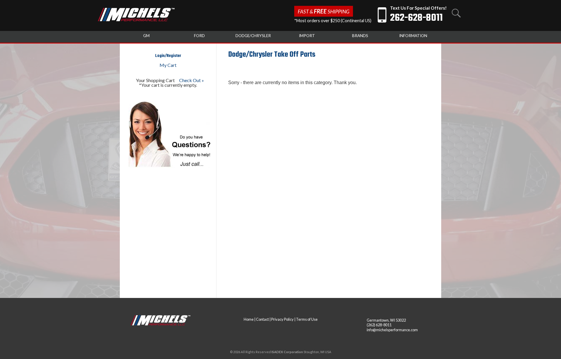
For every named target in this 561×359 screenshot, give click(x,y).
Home (249, 319)
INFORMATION (413, 35)
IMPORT (307, 35)
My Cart (168, 65)
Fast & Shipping (323, 11)
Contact (262, 319)
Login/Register (168, 56)
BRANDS (360, 35)
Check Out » (191, 80)
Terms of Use (307, 319)
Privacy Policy (282, 319)
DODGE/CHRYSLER (253, 35)
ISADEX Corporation (287, 352)
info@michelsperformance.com (392, 329)
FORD (199, 35)
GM (146, 35)
